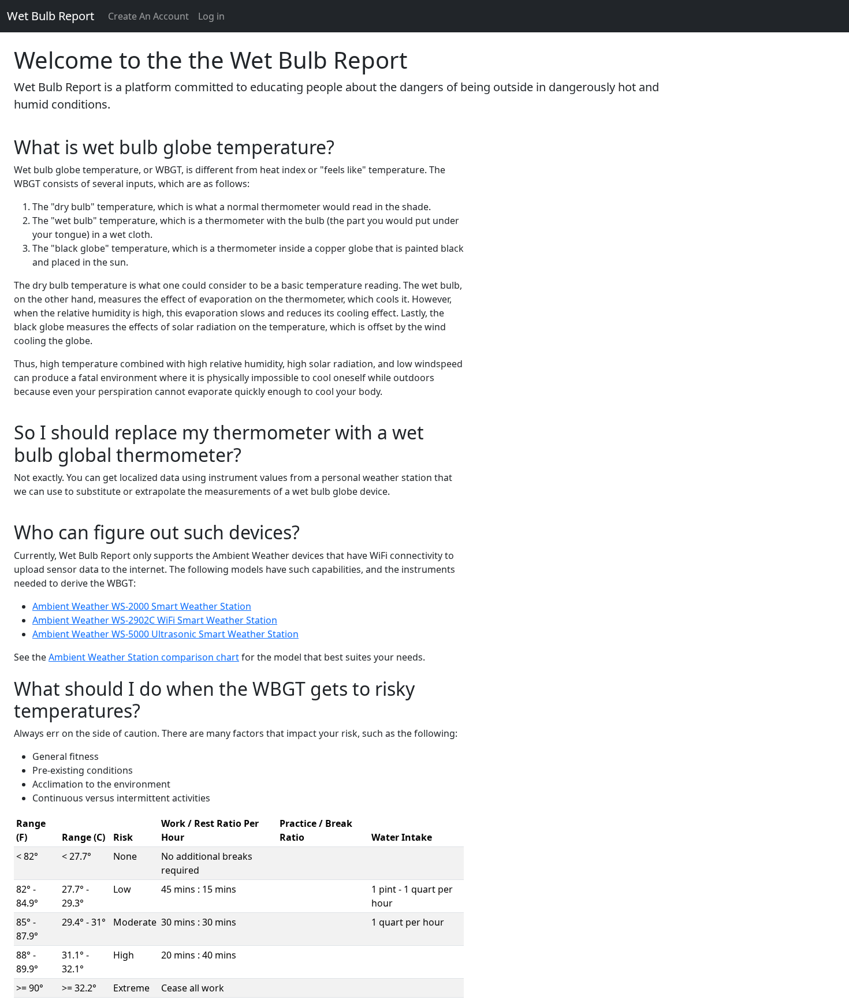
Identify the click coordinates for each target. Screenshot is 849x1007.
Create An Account (148, 16)
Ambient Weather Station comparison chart (144, 657)
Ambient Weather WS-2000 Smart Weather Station (141, 606)
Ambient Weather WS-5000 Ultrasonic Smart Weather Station (165, 634)
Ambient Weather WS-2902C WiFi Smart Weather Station (154, 620)
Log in (211, 16)
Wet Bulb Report (50, 16)
